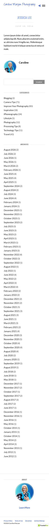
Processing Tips (11, 126)
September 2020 (11, 347)
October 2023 (10, 218)
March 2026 (9, 166)
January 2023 (10, 250)
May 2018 (8, 379)
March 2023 (9, 242)
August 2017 (10, 399)
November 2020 (11, 339)
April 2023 (9, 238)
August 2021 (10, 315)
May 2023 (8, 234)
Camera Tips (9, 102)
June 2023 (9, 230)
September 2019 (11, 363)
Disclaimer (28, 521)
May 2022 (8, 278)
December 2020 (11, 335)
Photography (10, 122)
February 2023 (11, 246)
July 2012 (8, 452)
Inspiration (9, 110)
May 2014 (8, 440)
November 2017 (11, 387)
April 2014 (9, 444)
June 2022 (9, 274)
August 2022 (10, 266)
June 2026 (9, 158)
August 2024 (10, 190)
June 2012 (9, 456)
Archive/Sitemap (39, 521)
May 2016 (8, 424)
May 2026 (8, 162)
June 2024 (9, 198)
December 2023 (11, 210)
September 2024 (11, 186)
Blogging (8, 98)
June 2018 (9, 375)
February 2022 (11, 291)
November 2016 (11, 416)
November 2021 (11, 303)
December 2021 (11, 299)
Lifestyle (8, 118)
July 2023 (8, 226)
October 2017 (10, 391)
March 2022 (9, 287)
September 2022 (11, 262)
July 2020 (8, 355)
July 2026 (8, 154)
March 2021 (9, 323)
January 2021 (10, 331)
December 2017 (11, 383)
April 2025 (9, 182)
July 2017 (8, 403)
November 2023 (11, 214)
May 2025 (8, 178)
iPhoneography (11, 114)
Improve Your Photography (16, 106)
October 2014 (10, 436)
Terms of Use (19, 521)
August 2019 (10, 367)
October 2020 (10, 343)
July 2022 (8, 270)
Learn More (24, 507)
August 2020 (10, 351)
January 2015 (10, 432)
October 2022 (10, 258)
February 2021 (11, 327)
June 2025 (9, 174)
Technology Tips (11, 130)
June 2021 (9, 319)
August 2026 (10, 149)
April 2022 (9, 283)
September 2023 (11, 222)
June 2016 (9, 420)
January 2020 (10, 359)
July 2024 (8, 194)
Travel (7, 134)
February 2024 (11, 202)
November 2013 (11, 448)
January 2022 (10, 295)
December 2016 (11, 412)
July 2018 (8, 371)
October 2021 (10, 307)
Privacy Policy (8, 521)
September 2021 (11, 311)
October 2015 (10, 428)
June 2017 (9, 407)
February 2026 (11, 170)
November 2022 (11, 254)
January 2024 (10, 206)
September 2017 (11, 395)
